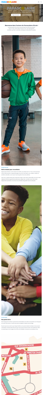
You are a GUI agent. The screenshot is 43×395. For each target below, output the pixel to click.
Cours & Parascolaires (27, 14)
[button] (39, 2)
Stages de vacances (15, 14)
